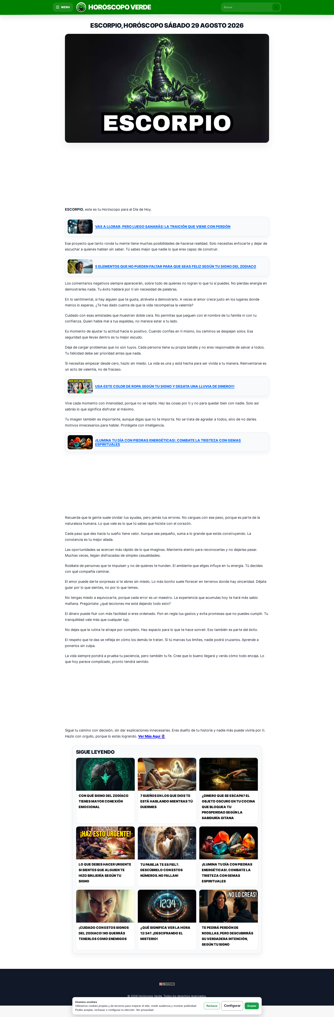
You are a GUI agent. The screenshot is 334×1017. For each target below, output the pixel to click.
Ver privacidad (144, 1009)
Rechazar (211, 1005)
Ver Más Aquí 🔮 (151, 736)
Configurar (232, 1006)
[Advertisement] (167, 175)
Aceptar (251, 1005)
